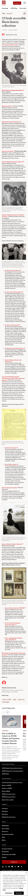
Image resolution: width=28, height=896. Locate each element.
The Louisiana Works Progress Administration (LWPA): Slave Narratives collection (13, 378)
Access (25, 730)
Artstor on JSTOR (6, 699)
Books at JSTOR (6, 785)
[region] (14, 883)
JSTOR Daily (5, 774)
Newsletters (5, 851)
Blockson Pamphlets (7, 151)
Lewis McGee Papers (11, 464)
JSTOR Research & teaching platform (12, 771)
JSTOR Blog (13, 8)
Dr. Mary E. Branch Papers (12, 270)
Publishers (5, 811)
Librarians (5, 808)
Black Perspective (7, 106)
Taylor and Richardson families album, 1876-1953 (13, 638)
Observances (21, 699)
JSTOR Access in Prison (8, 797)
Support (4, 857)
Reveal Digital (5, 702)
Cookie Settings (8, 893)
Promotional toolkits (8, 834)
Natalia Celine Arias (11, 34)
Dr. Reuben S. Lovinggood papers (14, 348)
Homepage (5, 8)
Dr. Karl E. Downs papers (12, 325)
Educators (5, 814)
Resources (5, 831)
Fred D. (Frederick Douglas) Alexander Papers (12, 623)
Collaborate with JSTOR (9, 854)
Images (14, 699)
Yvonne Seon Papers (11, 447)
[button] (7, 712)
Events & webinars (7, 849)
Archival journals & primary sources (12, 782)
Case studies (23, 8)
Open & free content (8, 800)
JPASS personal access (8, 794)
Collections (9, 13)
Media (3, 840)
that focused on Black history (10, 44)
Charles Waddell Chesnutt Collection (12, 161)
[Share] (24, 13)
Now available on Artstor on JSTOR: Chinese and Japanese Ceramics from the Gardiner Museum (11, 738)
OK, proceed (19, 893)
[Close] (26, 873)
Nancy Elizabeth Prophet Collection (12, 544)
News (3, 837)
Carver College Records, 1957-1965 (14, 608)
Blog (3, 13)
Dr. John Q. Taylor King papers (13, 292)
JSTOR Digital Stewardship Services (12, 768)
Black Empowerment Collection (11, 121)
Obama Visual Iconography (9, 487)
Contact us (17, 3)
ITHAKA (10, 870)
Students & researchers (8, 817)
